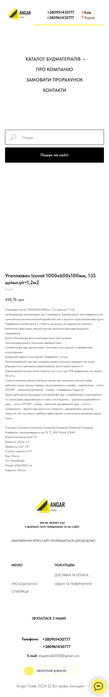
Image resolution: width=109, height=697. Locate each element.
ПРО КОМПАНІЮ (54, 69)
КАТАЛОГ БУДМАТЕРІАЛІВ (54, 59)
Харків (89, 17)
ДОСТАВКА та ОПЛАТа (71, 575)
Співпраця (20, 591)
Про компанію (24, 584)
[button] (51, 671)
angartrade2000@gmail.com (53, 656)
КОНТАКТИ (54, 90)
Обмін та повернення (73, 584)
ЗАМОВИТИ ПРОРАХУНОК (54, 79)
